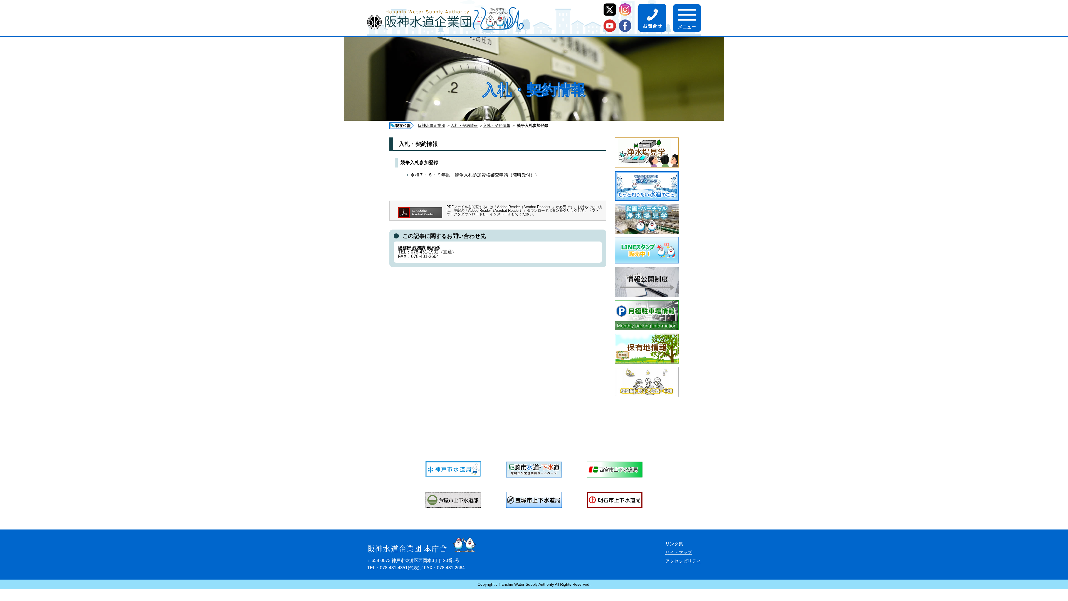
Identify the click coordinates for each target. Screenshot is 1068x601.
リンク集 (674, 543)
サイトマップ (678, 552)
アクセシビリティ (683, 561)
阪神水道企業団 (431, 125)
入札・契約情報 (464, 125)
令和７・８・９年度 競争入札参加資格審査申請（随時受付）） (474, 175)
